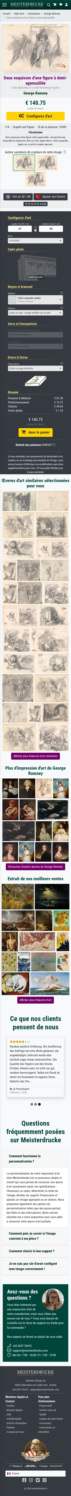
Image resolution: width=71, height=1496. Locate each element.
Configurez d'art (38, 116)
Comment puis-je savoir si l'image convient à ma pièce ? (32, 1236)
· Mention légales (14, 1410)
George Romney (52, 13)
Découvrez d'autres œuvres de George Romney (35, 866)
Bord (10, 236)
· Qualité (42, 1414)
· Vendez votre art (47, 1410)
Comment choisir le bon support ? (32, 1251)
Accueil (6, 13)
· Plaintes (10, 1427)
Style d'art (19, 13)
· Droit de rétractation (16, 1423)
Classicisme (34, 13)
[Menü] (4, 5)
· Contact (9, 1405)
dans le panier (38, 432)
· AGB (8, 1414)
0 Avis (43, 204)
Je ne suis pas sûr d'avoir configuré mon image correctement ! (33, 1266)
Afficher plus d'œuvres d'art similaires (35, 756)
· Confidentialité (13, 1418)
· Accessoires (44, 1423)
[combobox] (35, 240)
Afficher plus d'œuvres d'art (36, 1000)
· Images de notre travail (50, 1418)
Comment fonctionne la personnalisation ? (25, 1158)
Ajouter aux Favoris (52, 196)
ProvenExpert (22, 1089)
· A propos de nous (14, 1432)
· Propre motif (45, 1405)
